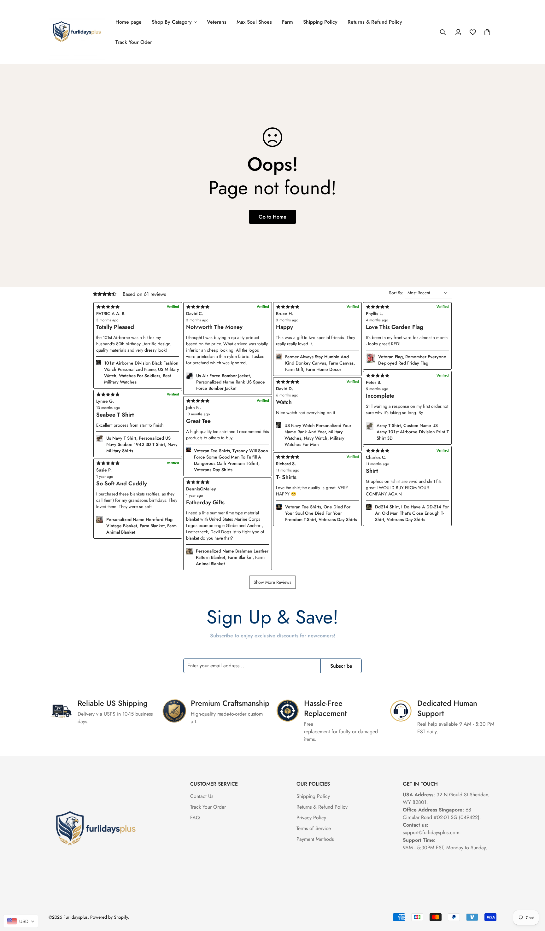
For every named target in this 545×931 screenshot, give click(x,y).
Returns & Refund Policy (375, 22)
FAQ (195, 817)
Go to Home (272, 216)
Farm (287, 22)
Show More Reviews (272, 582)
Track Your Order (208, 807)
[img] (227, 482)
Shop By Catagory (172, 22)
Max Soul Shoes (254, 22)
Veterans (216, 22)
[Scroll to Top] (532, 896)
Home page (128, 22)
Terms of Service (313, 828)
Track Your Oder (133, 42)
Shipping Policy (320, 22)
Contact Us (201, 796)
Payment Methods (315, 839)
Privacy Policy (311, 817)
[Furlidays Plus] (77, 32)
